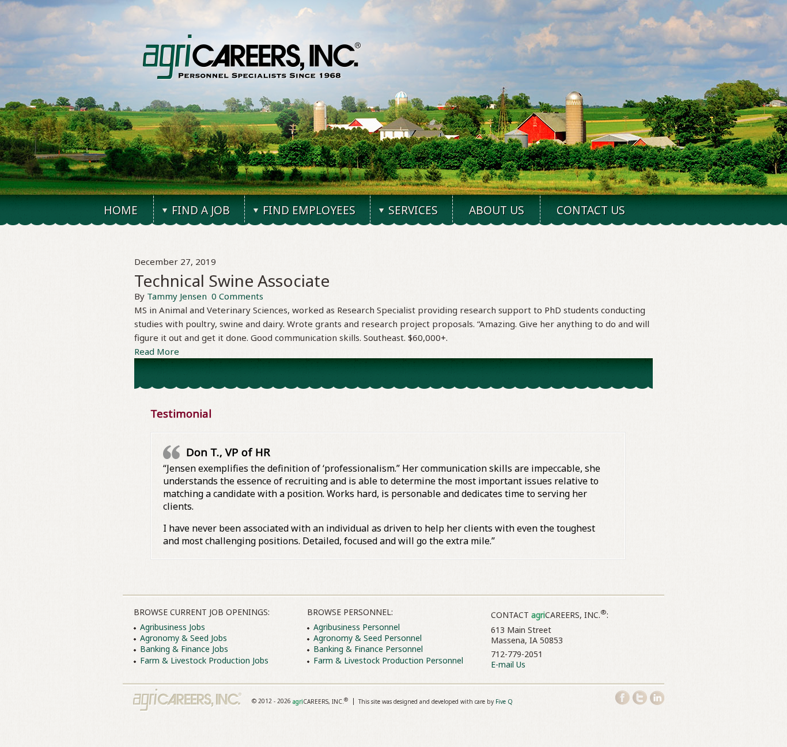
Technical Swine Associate (232, 280)
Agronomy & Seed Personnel (367, 637)
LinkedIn (657, 698)
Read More (156, 351)
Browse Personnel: (350, 611)
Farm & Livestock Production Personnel (388, 660)
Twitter (640, 698)
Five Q (504, 701)
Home (121, 210)
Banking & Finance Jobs (184, 648)
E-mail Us (508, 664)
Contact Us (591, 210)
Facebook (622, 698)
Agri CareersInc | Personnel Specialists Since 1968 (187, 700)
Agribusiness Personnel (356, 626)
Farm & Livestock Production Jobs (204, 660)
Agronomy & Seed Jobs (183, 637)
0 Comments (237, 296)
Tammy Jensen (177, 296)
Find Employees (309, 210)
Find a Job (201, 210)
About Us (496, 210)
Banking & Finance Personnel (368, 648)
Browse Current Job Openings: (202, 611)
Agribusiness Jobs (172, 626)
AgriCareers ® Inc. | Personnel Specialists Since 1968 (252, 57)
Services (413, 210)
